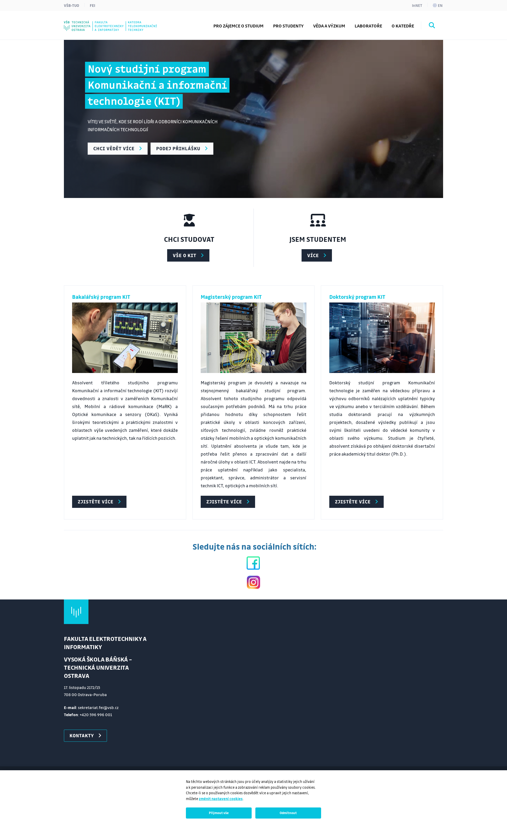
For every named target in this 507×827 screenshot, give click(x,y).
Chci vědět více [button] (113, 148)
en (440, 5)
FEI (92, 5)
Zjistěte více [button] (95, 501)
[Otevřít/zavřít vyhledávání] (432, 26)
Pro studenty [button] (288, 26)
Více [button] (313, 255)
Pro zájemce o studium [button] (238, 26)
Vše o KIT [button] (184, 255)
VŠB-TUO (71, 5)
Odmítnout (288, 813)
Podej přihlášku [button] (178, 148)
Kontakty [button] (81, 735)
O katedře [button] (403, 26)
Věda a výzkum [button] (329, 26)
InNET (417, 5)
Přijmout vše (219, 813)
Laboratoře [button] (368, 26)
